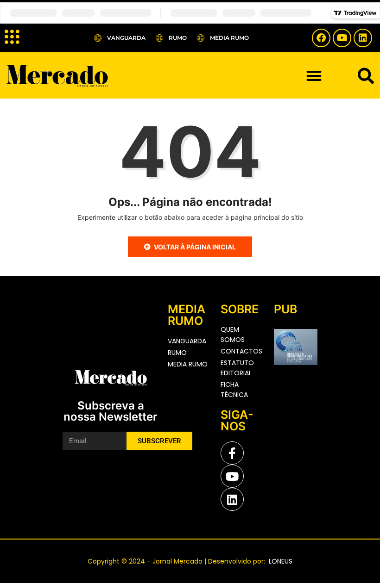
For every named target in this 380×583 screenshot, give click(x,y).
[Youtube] (342, 38)
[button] (314, 75)
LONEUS (279, 561)
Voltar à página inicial (195, 247)
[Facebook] (321, 38)
